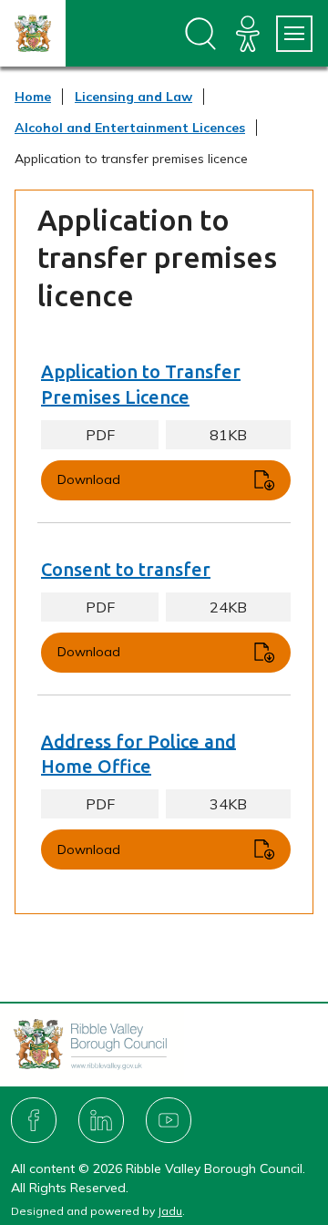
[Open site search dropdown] (200, 34)
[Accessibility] (248, 34)
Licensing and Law (133, 96)
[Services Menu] (294, 34)
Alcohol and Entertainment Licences (130, 127)
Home (33, 96)
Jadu (170, 1211)
